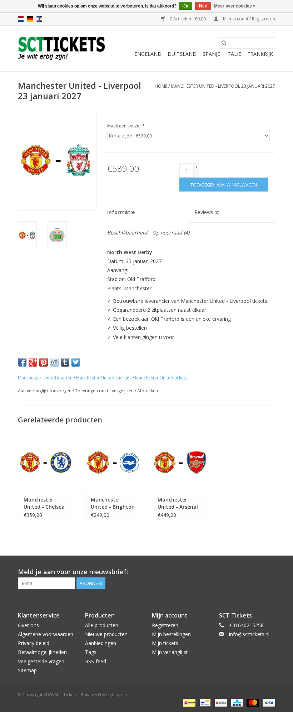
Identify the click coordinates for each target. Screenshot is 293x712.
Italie (233, 53)
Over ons (28, 625)
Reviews (206, 212)
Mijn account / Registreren (248, 19)
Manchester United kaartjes (103, 378)
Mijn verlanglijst (170, 652)
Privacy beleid (33, 643)
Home (161, 86)
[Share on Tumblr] (65, 362)
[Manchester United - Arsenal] (180, 462)
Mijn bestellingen (171, 634)
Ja (185, 6)
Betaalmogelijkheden (42, 652)
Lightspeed (117, 695)
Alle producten (101, 625)
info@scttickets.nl (249, 634)
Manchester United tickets (161, 378)
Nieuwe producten (106, 634)
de (30, 19)
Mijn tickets (165, 643)
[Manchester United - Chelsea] (46, 462)
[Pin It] (43, 362)
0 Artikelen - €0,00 (188, 19)
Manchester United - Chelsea (44, 503)
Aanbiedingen (100, 643)
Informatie (121, 212)
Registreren (165, 625)
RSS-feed (95, 661)
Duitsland (182, 53)
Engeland (148, 53)
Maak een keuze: (125, 126)
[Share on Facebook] (22, 362)
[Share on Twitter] (75, 362)
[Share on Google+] (33, 362)
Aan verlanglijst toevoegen (44, 391)
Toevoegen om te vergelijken (105, 391)
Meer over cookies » (234, 6)
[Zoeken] (224, 43)
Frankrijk (260, 53)
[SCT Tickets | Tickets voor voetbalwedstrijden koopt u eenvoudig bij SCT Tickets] (61, 48)
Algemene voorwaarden (45, 634)
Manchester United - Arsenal (178, 503)
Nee (203, 6)
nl (21, 19)
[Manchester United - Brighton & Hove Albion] (113, 462)
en (39, 19)
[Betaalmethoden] (188, 702)
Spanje (211, 53)
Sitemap (27, 670)
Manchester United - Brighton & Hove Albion (113, 503)
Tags (90, 652)
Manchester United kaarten (45, 378)
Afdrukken (147, 391)
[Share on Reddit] (54, 362)
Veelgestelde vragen (41, 661)
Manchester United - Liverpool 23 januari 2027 (223, 86)
